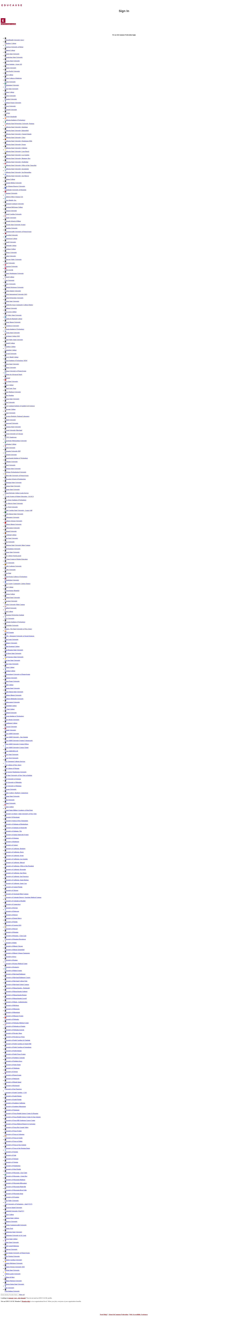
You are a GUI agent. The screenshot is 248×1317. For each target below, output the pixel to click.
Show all (22, 1294)
